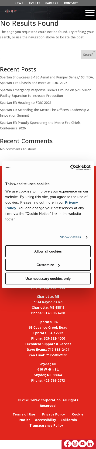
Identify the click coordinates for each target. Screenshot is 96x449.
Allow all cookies (48, 251)
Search (88, 54)
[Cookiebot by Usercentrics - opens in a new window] (70, 168)
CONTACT (71, 3)
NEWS (18, 3)
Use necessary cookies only (48, 278)
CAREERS (51, 3)
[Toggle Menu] (56, 13)
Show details (70, 237)
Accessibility (45, 420)
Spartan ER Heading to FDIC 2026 (25, 102)
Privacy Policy (53, 414)
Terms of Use (24, 414)
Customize (45, 265)
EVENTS (35, 3)
